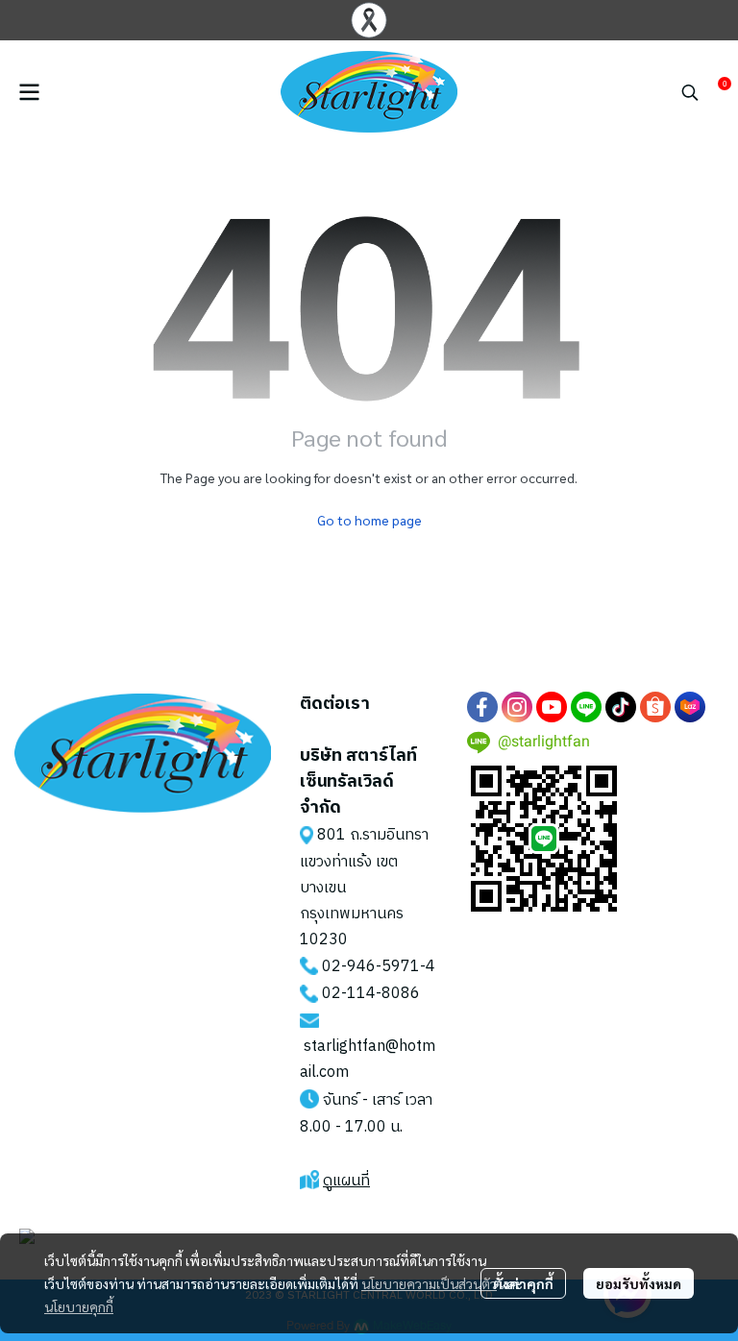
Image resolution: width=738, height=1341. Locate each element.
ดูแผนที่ (346, 1181)
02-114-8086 (371, 994)
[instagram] (517, 707)
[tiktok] (620, 707)
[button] (689, 92)
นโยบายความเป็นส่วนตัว (429, 1283)
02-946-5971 (371, 967)
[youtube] (551, 707)
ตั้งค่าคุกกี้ (523, 1283)
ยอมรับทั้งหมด (638, 1283)
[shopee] (655, 707)
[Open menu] (29, 92)
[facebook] (482, 707)
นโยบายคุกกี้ (78, 1306)
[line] (586, 707)
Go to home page (369, 519)
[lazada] (690, 707)
